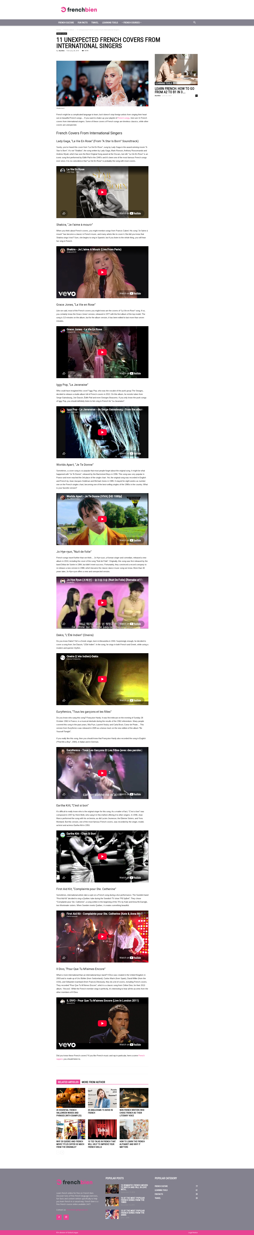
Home (58, 30)
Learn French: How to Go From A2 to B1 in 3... (174, 90)
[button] (194, 22)
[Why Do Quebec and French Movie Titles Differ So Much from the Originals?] (70, 1129)
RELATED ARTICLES (68, 1082)
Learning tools (110, 22)
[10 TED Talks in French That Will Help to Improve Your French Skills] (102, 1129)
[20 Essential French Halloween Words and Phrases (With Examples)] (70, 1098)
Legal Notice (193, 1232)
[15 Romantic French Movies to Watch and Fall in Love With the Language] (112, 1188)
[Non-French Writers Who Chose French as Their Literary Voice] (134, 1098)
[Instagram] (66, 1217)
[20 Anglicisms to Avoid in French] (102, 1098)
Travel (94, 22)
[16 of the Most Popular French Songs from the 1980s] (112, 1201)
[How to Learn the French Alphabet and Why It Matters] (134, 1129)
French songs (124, 118)
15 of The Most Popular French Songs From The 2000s (133, 1212)
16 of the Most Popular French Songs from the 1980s (133, 1200)
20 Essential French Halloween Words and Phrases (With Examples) (68, 1113)
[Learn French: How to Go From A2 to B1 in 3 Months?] (176, 69)
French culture (66, 22)
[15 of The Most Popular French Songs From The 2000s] (112, 1214)
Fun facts (83, 22)
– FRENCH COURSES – (131, 22)
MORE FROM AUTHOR (93, 1082)
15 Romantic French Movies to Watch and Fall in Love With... (134, 1187)
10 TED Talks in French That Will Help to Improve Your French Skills (102, 1144)
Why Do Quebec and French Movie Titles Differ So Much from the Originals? (70, 1144)
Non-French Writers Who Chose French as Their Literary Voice (132, 1113)
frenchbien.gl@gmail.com (77, 1209)
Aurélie (61, 51)
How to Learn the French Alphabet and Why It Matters (132, 1144)
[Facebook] (59, 1217)
